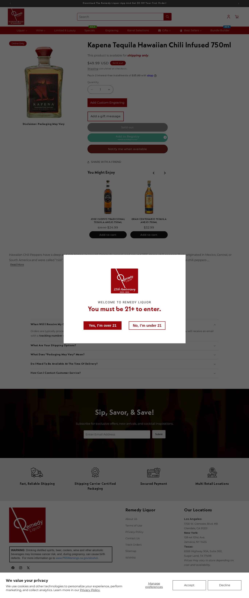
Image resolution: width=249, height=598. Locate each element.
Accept (189, 585)
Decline (224, 585)
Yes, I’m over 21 (102, 325)
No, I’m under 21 (147, 325)
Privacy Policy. (90, 590)
